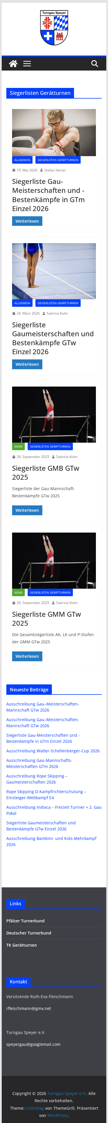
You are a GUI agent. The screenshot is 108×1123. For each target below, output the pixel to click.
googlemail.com (45, 1044)
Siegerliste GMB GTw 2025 (45, 472)
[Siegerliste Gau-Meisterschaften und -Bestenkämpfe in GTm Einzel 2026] (54, 132)
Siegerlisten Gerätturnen (58, 160)
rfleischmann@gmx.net (28, 1008)
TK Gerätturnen (21, 945)
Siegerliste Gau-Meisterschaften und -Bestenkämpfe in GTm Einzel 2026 (48, 194)
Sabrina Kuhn (57, 313)
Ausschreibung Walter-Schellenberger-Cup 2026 (53, 750)
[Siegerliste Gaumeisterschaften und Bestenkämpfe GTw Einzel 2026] (54, 271)
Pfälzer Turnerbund (25, 920)
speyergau (16, 1044)
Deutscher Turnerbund (28, 933)
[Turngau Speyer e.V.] (13, 64)
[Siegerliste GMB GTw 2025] (54, 415)
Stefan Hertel (55, 170)
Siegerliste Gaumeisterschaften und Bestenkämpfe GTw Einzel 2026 (53, 338)
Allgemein (22, 160)
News (18, 446)
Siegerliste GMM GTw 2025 (46, 618)
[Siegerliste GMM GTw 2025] (54, 561)
